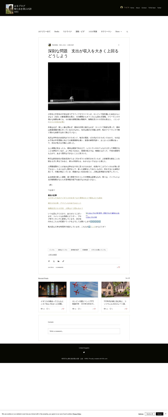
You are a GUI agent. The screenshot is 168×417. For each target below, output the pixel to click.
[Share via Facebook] (49, 261)
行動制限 (85, 250)
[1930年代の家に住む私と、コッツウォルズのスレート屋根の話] (116, 289)
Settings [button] (140, 414)
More (117, 31)
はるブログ (20, 5)
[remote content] (103, 215)
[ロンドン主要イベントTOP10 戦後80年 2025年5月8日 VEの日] (84, 289)
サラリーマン (106, 31)
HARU (16, 11)
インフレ (52, 250)
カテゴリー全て (44, 31)
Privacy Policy (77, 414)
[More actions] (119, 45)
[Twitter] (84, 352)
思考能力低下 (75, 250)
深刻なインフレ (63, 250)
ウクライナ (67, 31)
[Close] (165, 413)
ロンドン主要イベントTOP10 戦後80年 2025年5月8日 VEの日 (83, 302)
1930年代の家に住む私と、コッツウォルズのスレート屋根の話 (115, 302)
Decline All (150, 414)
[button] (127, 31)
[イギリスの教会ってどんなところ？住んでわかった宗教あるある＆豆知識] (52, 289)
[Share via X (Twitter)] (54, 261)
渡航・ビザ (80, 31)
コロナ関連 (92, 31)
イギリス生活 (52, 255)
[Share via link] (63, 261)
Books (56, 31)
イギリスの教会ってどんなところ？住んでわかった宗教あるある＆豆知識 (52, 302)
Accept (160, 414)
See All (128, 278)
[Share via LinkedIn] (58, 261)
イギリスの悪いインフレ (98, 250)
